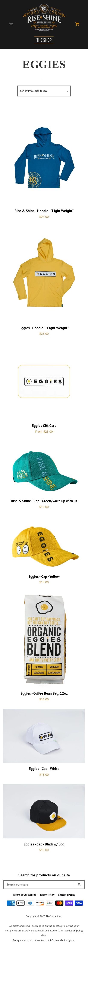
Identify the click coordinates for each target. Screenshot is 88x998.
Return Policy (47, 894)
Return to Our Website (24, 894)
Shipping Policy (66, 894)
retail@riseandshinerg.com (60, 940)
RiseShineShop (54, 916)
